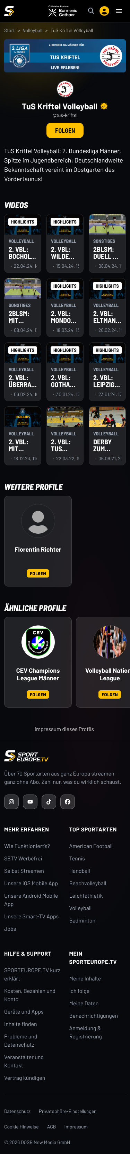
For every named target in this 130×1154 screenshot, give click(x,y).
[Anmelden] (104, 11)
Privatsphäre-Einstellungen (67, 1111)
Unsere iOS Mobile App (31, 883)
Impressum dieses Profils (64, 729)
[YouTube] (30, 802)
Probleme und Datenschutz (20, 1040)
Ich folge (79, 991)
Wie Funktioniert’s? (27, 846)
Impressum (76, 1127)
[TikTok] (49, 802)
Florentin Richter (38, 549)
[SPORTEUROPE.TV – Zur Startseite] (9, 11)
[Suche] (91, 11)
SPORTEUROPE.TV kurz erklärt (32, 974)
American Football (91, 846)
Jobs (10, 929)
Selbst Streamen (24, 871)
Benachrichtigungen (93, 1016)
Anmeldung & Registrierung (85, 1032)
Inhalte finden (20, 1024)
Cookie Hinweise (21, 1127)
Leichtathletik (86, 895)
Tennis (77, 858)
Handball (79, 871)
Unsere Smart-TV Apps (31, 916)
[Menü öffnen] (119, 11)
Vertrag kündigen (24, 1078)
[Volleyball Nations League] (110, 642)
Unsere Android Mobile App (31, 899)
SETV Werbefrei (23, 858)
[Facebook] (67, 802)
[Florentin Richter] (38, 520)
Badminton (82, 920)
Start (9, 30)
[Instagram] (11, 802)
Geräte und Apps (24, 1011)
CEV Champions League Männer (38, 674)
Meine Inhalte (85, 978)
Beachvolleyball (87, 883)
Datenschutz (17, 1111)
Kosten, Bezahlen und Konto (29, 995)
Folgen (65, 130)
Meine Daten (84, 1003)
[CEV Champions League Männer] (38, 642)
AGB (51, 1127)
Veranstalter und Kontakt (24, 1061)
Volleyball (33, 30)
